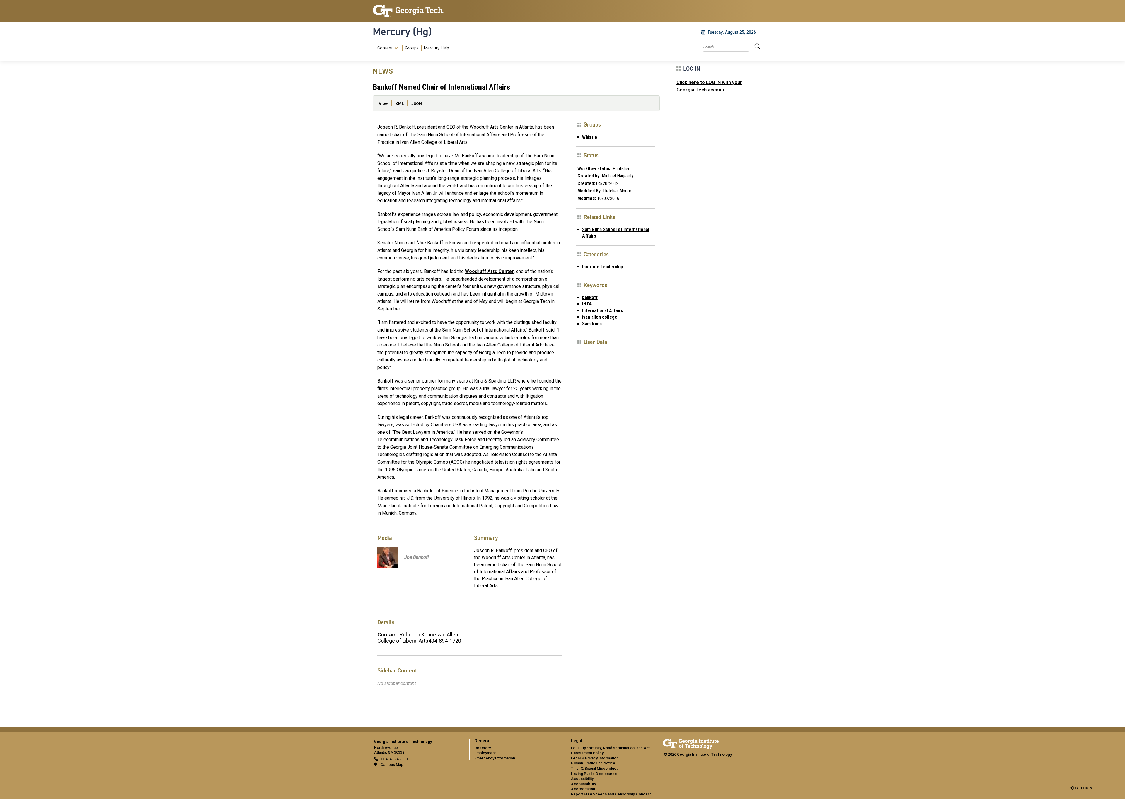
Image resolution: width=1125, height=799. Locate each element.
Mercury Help (436, 48)
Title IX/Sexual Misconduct (594, 768)
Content (385, 48)
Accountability (583, 784)
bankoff (590, 297)
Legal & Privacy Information (594, 758)
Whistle (589, 137)
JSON (416, 103)
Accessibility (582, 778)
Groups (412, 48)
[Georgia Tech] (417, 11)
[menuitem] (412, 48)
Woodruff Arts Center (489, 271)
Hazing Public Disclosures (594, 773)
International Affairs (602, 310)
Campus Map (392, 764)
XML (400, 103)
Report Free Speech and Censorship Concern (611, 794)
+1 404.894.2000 (394, 759)
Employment (485, 753)
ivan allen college (599, 317)
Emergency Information (494, 758)
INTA (587, 304)
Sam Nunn (592, 324)
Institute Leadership (602, 266)
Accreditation (583, 789)
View (383, 103)
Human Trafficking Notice (593, 763)
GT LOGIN (1083, 788)
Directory (482, 748)
